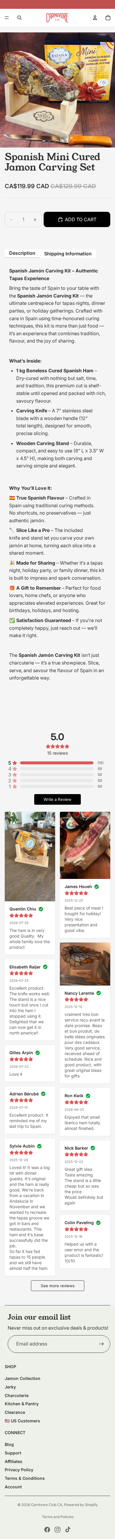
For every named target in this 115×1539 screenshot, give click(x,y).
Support (13, 1452)
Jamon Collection (22, 1378)
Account (13, 1486)
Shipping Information (68, 254)
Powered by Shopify (81, 1504)
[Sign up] (101, 1344)
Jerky (10, 1386)
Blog (9, 1444)
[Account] (94, 17)
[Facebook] (47, 1529)
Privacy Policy (19, 1469)
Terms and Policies (57, 1517)
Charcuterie (17, 1395)
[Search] (19, 17)
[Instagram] (57, 1529)
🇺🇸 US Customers (22, 1420)
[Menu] (7, 17)
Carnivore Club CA (46, 1504)
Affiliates (13, 1461)
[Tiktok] (67, 1529)
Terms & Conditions (25, 1478)
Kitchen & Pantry (22, 1403)
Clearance (15, 1412)
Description (22, 253)
